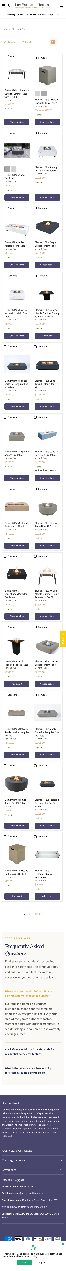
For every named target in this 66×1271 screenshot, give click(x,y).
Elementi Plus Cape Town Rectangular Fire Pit (47, 384)
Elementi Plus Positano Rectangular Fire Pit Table (47, 803)
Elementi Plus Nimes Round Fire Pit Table (15, 801)
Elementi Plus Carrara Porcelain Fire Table (46, 453)
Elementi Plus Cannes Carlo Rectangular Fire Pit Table (16, 384)
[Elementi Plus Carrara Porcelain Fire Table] (47, 435)
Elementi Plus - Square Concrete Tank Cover (46, 101)
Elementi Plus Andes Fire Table (14, 176)
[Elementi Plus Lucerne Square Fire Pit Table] (47, 645)
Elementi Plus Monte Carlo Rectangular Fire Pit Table (47, 732)
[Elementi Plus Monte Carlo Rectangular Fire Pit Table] (47, 712)
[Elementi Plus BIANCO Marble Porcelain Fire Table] (17, 293)
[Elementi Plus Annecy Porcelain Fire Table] (47, 150)
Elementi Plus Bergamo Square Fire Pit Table (47, 244)
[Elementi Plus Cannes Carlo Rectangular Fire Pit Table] (17, 364)
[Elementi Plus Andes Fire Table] (17, 150)
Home (5, 29)
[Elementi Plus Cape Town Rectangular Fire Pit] (47, 364)
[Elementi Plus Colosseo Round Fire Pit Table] (47, 506)
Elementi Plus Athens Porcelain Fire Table (15, 244)
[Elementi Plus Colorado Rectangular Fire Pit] (17, 506)
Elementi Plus (10, 100)
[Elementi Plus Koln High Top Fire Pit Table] (17, 645)
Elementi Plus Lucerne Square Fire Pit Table (46, 663)
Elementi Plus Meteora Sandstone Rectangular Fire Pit (16, 732)
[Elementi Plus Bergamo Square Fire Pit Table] (47, 226)
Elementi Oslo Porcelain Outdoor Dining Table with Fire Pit (16, 94)
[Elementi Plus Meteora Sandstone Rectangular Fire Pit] (17, 712)
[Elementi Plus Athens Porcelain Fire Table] (17, 226)
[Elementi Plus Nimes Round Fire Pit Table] (17, 783)
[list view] (60, 42)
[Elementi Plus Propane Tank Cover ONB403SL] (17, 854)
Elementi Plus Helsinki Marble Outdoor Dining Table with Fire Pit (47, 594)
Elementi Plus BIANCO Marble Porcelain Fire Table (16, 313)
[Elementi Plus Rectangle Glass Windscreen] (47, 854)
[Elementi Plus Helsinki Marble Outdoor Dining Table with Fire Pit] (47, 574)
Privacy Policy (31, 1256)
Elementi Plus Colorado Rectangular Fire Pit (16, 524)
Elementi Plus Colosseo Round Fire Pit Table (47, 524)
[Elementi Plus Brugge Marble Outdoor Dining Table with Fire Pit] (47, 293)
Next (37, 914)
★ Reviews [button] (63, 638)
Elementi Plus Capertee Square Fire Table (16, 453)
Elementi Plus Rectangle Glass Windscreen (43, 874)
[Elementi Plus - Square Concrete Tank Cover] (47, 75)
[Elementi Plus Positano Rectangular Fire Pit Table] (47, 783)
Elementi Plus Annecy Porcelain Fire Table (46, 168)
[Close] (63, 1244)
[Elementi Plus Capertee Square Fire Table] (17, 435)
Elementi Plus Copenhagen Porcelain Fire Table (16, 594)
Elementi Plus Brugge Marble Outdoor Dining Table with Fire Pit (47, 313)
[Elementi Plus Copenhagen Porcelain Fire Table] (17, 574)
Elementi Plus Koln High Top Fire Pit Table (16, 663)
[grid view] (53, 42)
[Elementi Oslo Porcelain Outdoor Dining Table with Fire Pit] (17, 74)
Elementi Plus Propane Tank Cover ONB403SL (16, 872)
